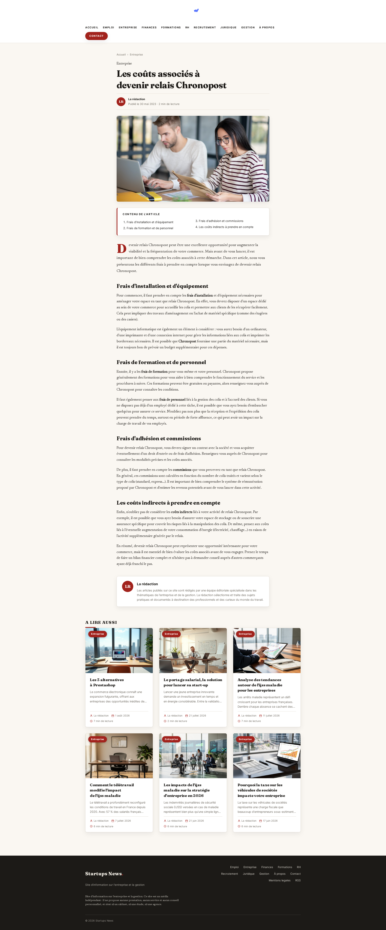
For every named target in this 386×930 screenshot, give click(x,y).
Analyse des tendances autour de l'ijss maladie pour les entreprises (260, 685)
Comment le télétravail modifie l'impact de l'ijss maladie (112, 790)
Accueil (92, 27)
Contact (96, 35)
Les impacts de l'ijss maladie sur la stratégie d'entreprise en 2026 (186, 790)
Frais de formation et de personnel (150, 228)
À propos (266, 27)
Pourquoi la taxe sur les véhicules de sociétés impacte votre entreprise (261, 790)
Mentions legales (280, 880)
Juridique (228, 27)
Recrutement (205, 27)
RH (187, 27)
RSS (298, 880)
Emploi (108, 27)
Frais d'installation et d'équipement (150, 222)
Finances (149, 27)
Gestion (248, 27)
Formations (171, 27)
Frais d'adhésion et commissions (221, 221)
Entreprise (128, 27)
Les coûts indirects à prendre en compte (226, 227)
